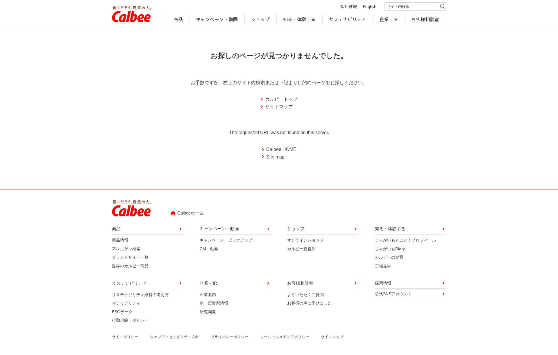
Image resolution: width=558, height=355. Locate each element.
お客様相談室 (425, 19)
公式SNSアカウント (393, 293)
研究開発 (208, 311)
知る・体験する (299, 19)
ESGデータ (122, 311)
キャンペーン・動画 (217, 19)
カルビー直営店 (301, 248)
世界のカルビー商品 (130, 266)
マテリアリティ (126, 303)
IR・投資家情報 (214, 303)
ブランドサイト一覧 (130, 257)
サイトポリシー (125, 337)
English (369, 6)
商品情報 (120, 240)
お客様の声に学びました (309, 303)
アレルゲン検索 (126, 248)
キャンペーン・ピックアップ (226, 240)
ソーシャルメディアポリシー (284, 337)
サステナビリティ (347, 19)
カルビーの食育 (389, 257)
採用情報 (349, 6)
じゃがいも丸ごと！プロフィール (405, 240)
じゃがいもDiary (390, 248)
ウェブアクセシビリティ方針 (174, 337)
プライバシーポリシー (229, 337)
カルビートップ (281, 99)
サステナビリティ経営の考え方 (140, 294)
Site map (275, 156)
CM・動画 (209, 248)
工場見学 (383, 266)
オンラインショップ (305, 240)
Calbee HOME (281, 149)
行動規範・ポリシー (130, 320)
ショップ (260, 19)
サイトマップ (279, 106)
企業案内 (208, 294)
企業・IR (389, 19)
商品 (178, 19)
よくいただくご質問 (305, 294)
